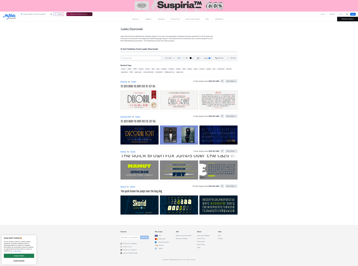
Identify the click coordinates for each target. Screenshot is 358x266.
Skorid (123, 187)
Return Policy (201, 244)
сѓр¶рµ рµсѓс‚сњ (169, 72)
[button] (355, 5)
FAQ (219, 235)
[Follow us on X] (121, 247)
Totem (133, 81)
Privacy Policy (201, 241)
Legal (198, 247)
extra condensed (148, 72)
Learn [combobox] (322, 14)
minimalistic (159, 72)
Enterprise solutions (348, 19)
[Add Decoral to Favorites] (222, 81)
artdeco (141, 69)
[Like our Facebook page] (121, 253)
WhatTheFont (218, 19)
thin (214, 69)
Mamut (123, 151)
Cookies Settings (19, 261)
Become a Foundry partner (184, 235)
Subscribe (144, 237)
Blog (207, 19)
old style (228, 69)
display (190, 69)
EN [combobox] (340, 14)
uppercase (124, 72)
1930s (135, 69)
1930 (131, 72)
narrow (123, 69)
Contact (220, 238)
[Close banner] (90, 14)
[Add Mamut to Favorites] (222, 151)
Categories (148, 19)
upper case (138, 72)
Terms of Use (201, 238)
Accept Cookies (19, 256)
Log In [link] (353, 14)
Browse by (135, 19)
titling (195, 69)
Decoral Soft (125, 117)
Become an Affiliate (181, 238)
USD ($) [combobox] (332, 14)
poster (148, 69)
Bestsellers (161, 19)
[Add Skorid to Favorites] (222, 186)
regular (209, 69)
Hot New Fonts (175, 19)
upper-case (179, 72)
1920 (184, 69)
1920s (129, 69)
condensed (221, 69)
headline (164, 69)
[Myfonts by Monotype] (9, 16)
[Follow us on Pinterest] (121, 250)
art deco (202, 69)
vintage (178, 69)
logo (158, 69)
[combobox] (42, 14)
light (153, 69)
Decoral (123, 81)
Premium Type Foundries (193, 19)
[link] (21, 14)
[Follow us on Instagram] (121, 243)
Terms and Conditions (203, 235)
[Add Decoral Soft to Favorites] (222, 116)
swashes (171, 69)
